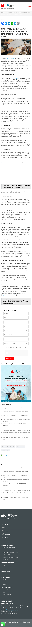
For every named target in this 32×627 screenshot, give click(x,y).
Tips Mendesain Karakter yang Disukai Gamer (13, 435)
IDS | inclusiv (5, 559)
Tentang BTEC (6, 592)
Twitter (6, 531)
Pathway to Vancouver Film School (10, 557)
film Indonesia (10, 58)
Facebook (7, 524)
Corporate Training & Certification (10, 565)
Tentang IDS (5, 589)
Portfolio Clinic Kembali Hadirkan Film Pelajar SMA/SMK (15, 427)
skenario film (14, 78)
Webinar (5, 579)
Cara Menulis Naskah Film (8, 446)
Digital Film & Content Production (10, 552)
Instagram (7, 534)
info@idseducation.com (12, 610)
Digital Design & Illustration (9, 547)
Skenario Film (5, 450)
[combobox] (16, 330)
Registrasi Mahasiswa (7, 574)
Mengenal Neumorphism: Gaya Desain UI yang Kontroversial (16, 432)
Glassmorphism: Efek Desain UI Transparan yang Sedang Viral (17, 430)
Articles (4, 584)
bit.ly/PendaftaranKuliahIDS (9, 295)
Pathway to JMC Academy (9, 554)
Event (4, 581)
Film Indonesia (20, 446)
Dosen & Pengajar (7, 594)
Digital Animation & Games (9, 550)
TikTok (6, 537)
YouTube (6, 528)
